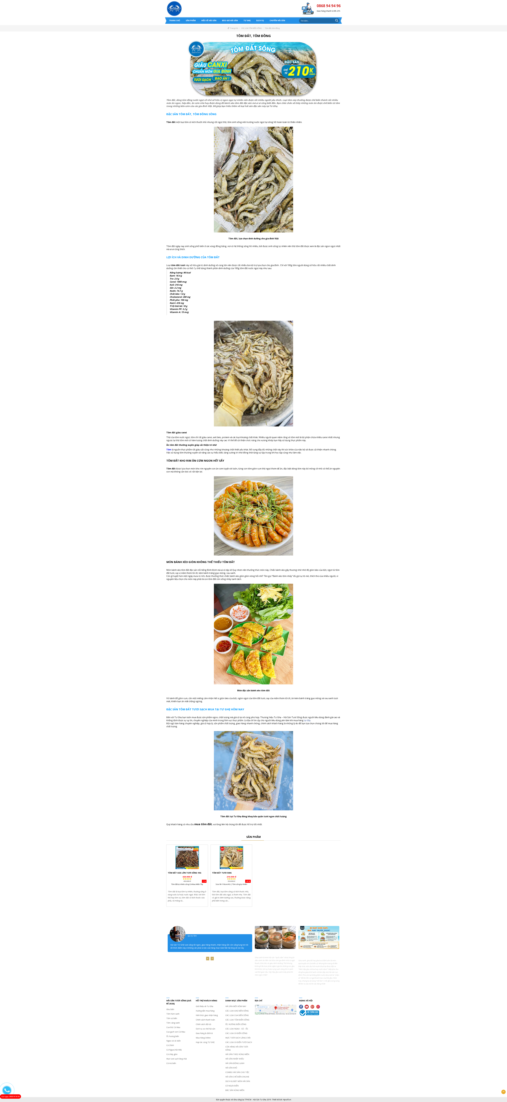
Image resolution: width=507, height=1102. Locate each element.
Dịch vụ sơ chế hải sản (205, 1028)
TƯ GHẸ (247, 20)
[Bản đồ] (275, 1010)
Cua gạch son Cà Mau (175, 1032)
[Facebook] (301, 1006)
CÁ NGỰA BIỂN (232, 1085)
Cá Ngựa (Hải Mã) (174, 1049)
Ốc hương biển (172, 1036)
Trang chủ (174, 20)
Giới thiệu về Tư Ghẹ (204, 1006)
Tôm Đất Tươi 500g (222, 873)
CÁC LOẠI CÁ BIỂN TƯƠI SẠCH (238, 1042)
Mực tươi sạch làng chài (176, 1058)
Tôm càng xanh (173, 1023)
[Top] (503, 1092)
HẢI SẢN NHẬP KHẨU (234, 1058)
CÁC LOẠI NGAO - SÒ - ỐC (236, 1028)
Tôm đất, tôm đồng (272, 28)
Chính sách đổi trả (203, 1024)
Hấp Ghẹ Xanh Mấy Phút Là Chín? (271, 952)
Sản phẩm (191, 20)
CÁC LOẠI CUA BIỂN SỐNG (237, 1015)
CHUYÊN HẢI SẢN (277, 20)
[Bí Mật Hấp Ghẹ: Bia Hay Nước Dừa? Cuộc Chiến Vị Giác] (318, 938)
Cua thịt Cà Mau (173, 1027)
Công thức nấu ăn (270, 920)
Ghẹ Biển (170, 1009)
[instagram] (318, 1006)
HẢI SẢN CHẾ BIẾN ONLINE (237, 1076)
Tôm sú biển (171, 1018)
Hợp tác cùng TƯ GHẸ (205, 1042)
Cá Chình (170, 1045)
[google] (313, 1006)
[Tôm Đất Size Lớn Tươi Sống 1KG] (187, 857)
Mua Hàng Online (203, 1037)
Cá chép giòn (171, 1054)
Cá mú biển (171, 1063)
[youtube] (307, 1006)
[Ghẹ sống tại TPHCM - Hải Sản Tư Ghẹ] (174, 8)
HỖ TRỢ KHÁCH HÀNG (206, 1000)
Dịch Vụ (260, 20)
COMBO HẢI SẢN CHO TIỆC (237, 1072)
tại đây (307, 720)
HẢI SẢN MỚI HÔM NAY (235, 1006)
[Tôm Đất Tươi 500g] (231, 857)
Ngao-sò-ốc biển (173, 1040)
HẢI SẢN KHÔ (231, 1067)
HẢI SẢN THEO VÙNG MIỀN (237, 1054)
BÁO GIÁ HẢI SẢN (230, 20)
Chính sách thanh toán (205, 1019)
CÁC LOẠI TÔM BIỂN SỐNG (251, 28)
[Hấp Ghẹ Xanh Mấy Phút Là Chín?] (275, 938)
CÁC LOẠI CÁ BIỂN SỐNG (236, 1033)
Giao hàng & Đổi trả (204, 1033)
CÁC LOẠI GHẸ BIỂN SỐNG (237, 1010)
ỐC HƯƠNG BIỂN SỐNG (235, 1024)
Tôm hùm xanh (172, 1014)
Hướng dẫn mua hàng (205, 1010)
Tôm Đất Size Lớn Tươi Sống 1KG (184, 873)
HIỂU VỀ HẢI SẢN (208, 20)
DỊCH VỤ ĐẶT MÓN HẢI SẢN (237, 1081)
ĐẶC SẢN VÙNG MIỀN (234, 1090)
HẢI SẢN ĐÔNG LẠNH (234, 1063)
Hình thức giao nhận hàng (207, 1015)
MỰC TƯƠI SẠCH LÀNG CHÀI (237, 1037)
